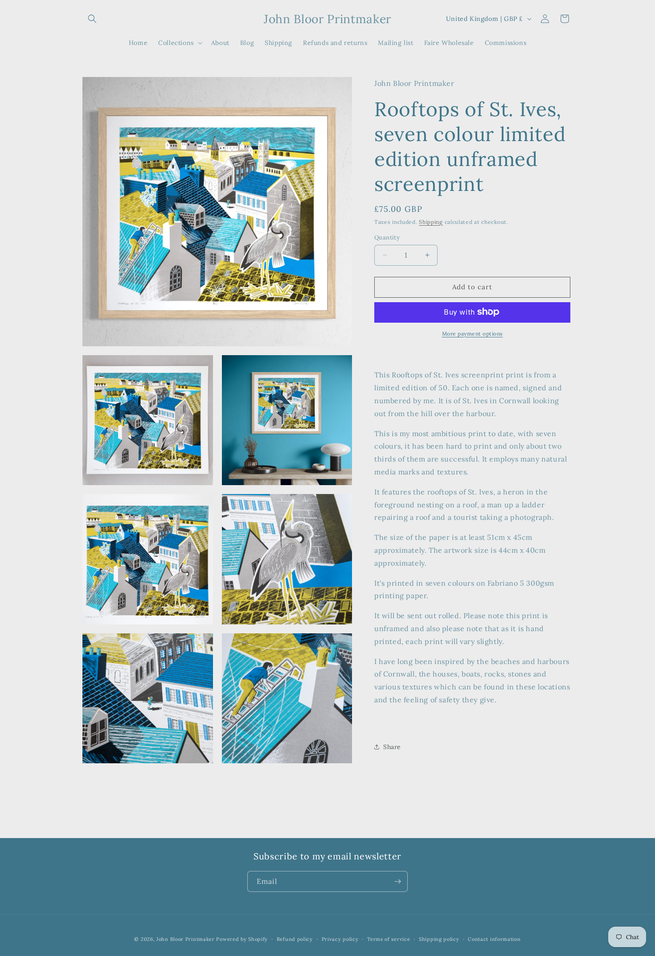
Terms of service (388, 939)
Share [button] (392, 747)
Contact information (494, 939)
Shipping (431, 221)
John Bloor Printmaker (185, 939)
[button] (92, 18)
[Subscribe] (397, 881)
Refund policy (295, 939)
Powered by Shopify (242, 939)
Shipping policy (439, 939)
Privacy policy (340, 939)
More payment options (472, 333)
